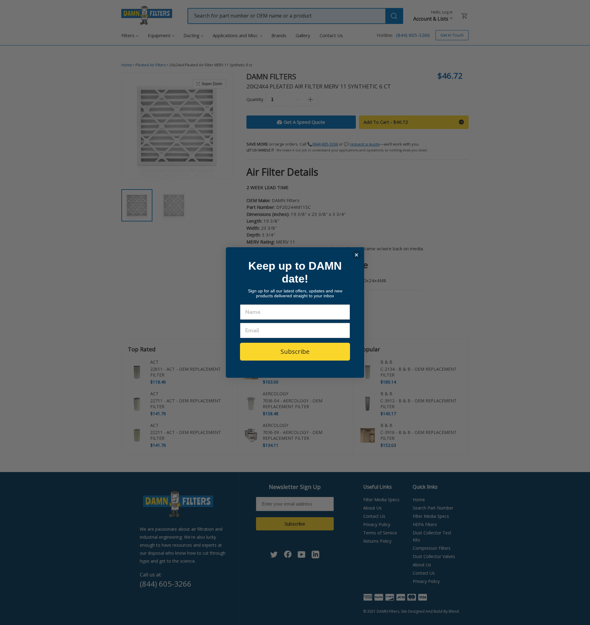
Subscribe (295, 352)
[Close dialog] (356, 255)
